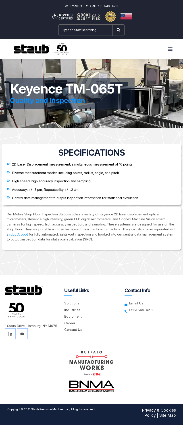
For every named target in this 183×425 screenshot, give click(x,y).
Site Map (167, 415)
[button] (170, 49)
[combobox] (85, 30)
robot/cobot (18, 234)
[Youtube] (22, 333)
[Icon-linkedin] (10, 333)
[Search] (119, 30)
